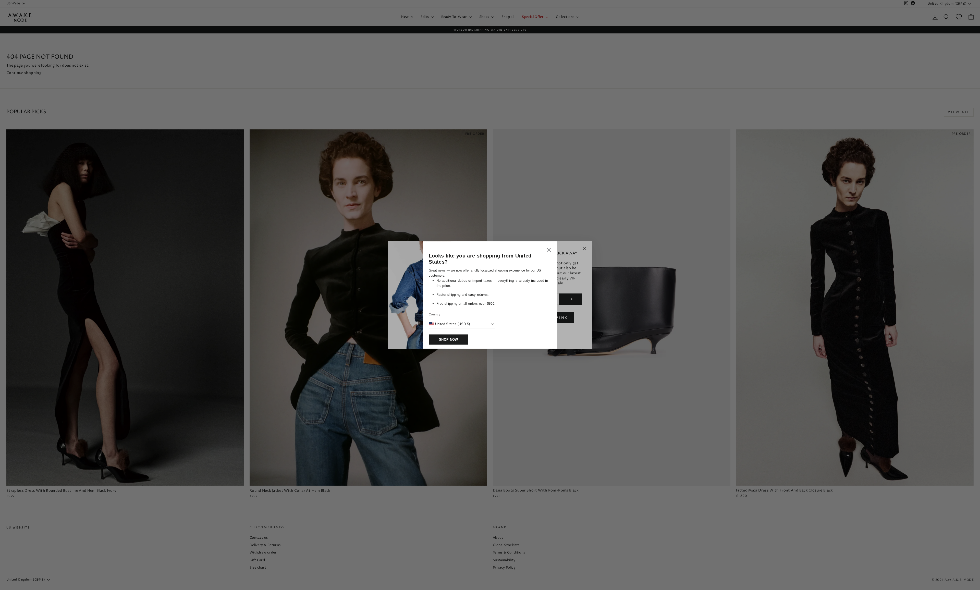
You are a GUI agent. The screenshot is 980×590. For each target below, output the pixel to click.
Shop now (448, 339)
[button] (548, 251)
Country (434, 314)
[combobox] (449, 324)
